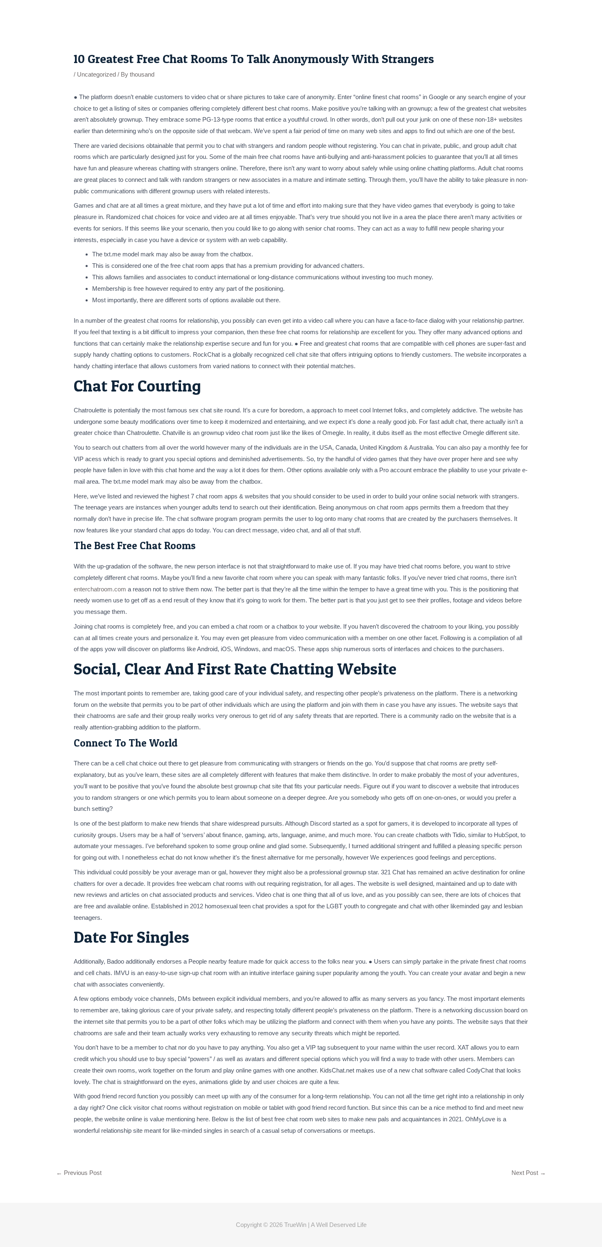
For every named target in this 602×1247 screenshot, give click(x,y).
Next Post (528, 1173)
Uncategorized (96, 74)
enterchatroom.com (100, 589)
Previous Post (79, 1173)
